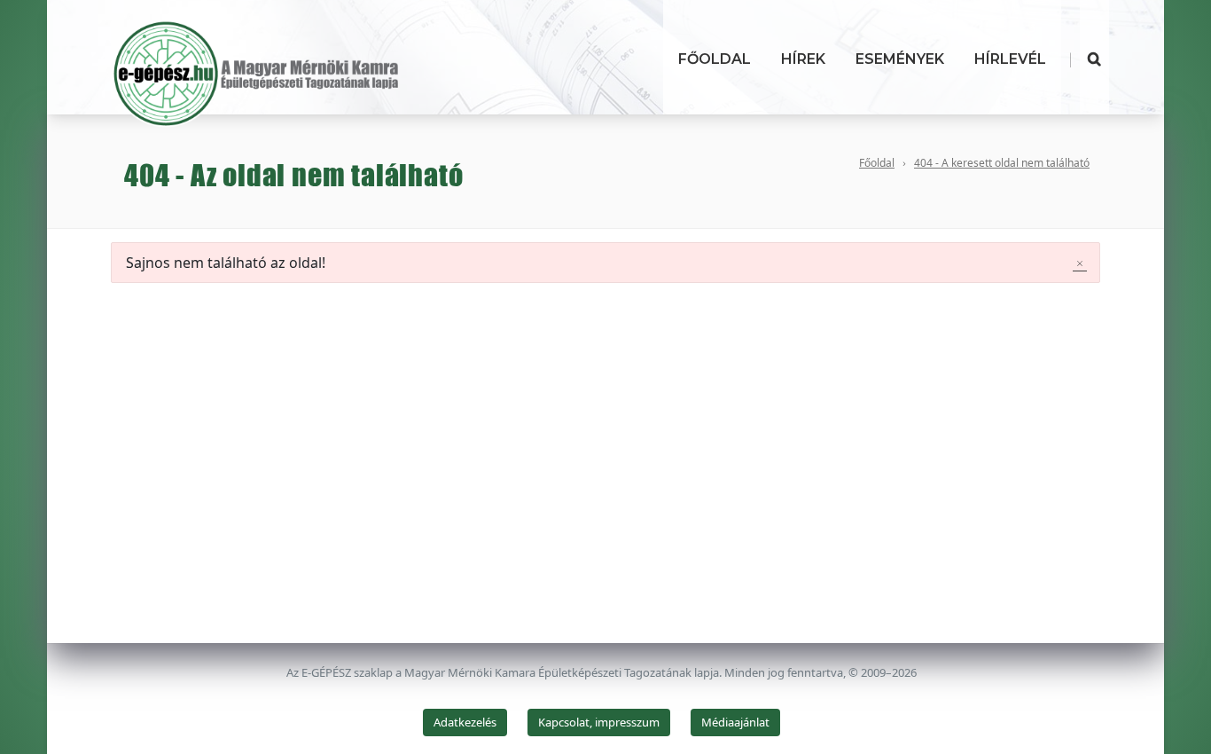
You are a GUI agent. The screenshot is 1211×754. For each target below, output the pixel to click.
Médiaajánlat (735, 722)
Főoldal (714, 59)
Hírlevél (1010, 59)
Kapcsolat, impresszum (599, 722)
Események (900, 59)
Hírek (803, 59)
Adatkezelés (465, 722)
